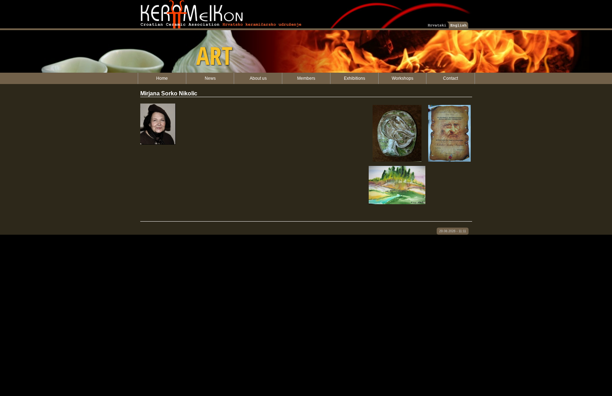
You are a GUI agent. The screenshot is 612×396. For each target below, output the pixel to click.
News (210, 78)
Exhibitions (354, 78)
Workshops (402, 78)
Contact (450, 78)
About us (258, 78)
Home (162, 78)
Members (306, 78)
